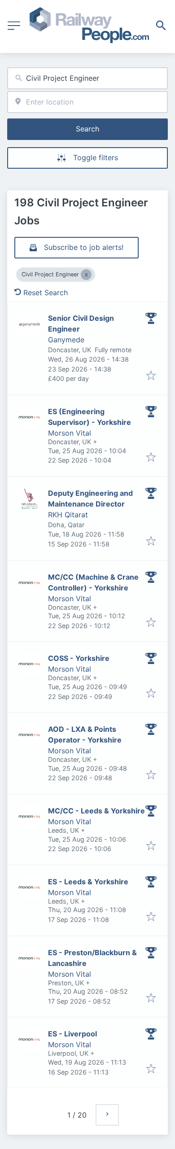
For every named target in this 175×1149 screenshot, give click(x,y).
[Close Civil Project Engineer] (86, 274)
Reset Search (45, 292)
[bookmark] (151, 376)
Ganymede (66, 339)
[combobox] (87, 78)
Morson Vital (69, 432)
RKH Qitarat (68, 514)
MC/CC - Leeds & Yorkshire (96, 810)
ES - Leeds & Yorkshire (88, 881)
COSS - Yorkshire (78, 658)
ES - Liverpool (72, 1033)
